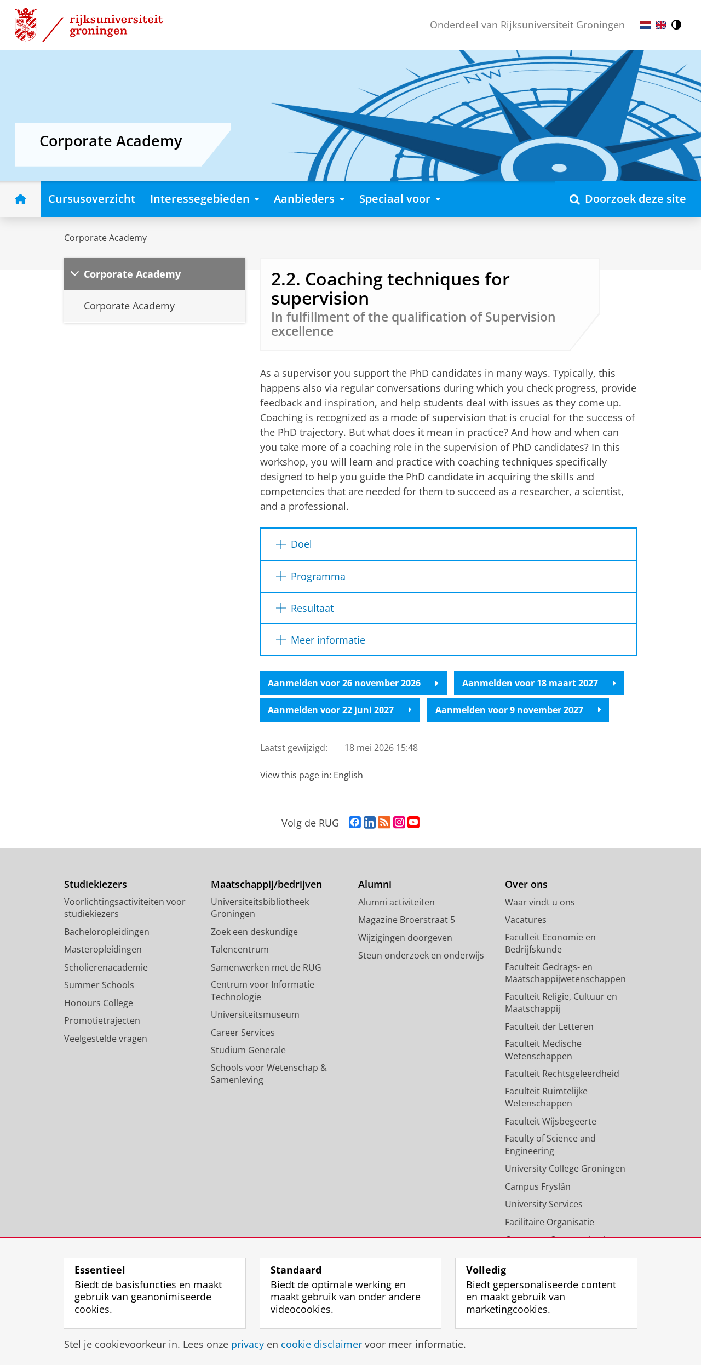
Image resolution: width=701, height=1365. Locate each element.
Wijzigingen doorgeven (405, 938)
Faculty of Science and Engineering (550, 1144)
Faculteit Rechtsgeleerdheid (562, 1074)
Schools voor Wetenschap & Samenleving (269, 1074)
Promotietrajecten (102, 1020)
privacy (247, 1344)
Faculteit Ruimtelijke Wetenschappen (546, 1097)
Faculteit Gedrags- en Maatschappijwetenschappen (565, 973)
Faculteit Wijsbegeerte (550, 1121)
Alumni (375, 884)
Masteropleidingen (103, 949)
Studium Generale (248, 1050)
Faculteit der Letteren (549, 1026)
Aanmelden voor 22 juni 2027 (331, 710)
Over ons (526, 884)
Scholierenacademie (106, 967)
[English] (661, 25)
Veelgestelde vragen (105, 1039)
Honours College (98, 1003)
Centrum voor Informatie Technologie (262, 990)
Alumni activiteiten (396, 902)
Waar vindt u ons (540, 902)
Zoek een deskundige (254, 932)
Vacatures (526, 920)
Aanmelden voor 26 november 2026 (344, 683)
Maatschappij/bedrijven (266, 884)
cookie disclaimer (321, 1344)
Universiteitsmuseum (255, 1014)
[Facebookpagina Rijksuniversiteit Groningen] (355, 822)
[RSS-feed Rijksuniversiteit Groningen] (384, 822)
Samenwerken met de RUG (266, 967)
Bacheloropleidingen (107, 932)
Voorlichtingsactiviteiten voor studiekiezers (125, 908)
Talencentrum (240, 949)
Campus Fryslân (538, 1186)
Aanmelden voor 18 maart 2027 (530, 683)
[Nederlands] (645, 25)
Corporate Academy (105, 238)
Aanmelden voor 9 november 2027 (509, 710)
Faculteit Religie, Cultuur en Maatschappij (561, 1002)
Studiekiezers (95, 884)
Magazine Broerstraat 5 (406, 920)
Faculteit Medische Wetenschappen (543, 1049)
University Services (544, 1204)
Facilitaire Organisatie (549, 1222)
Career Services (243, 1032)
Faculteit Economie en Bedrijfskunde (550, 943)
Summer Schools (99, 985)
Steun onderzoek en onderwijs (421, 955)
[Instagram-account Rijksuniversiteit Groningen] (399, 822)
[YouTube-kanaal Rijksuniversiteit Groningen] (413, 822)
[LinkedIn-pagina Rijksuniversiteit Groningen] (370, 822)
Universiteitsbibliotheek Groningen (260, 908)
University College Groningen (565, 1168)
